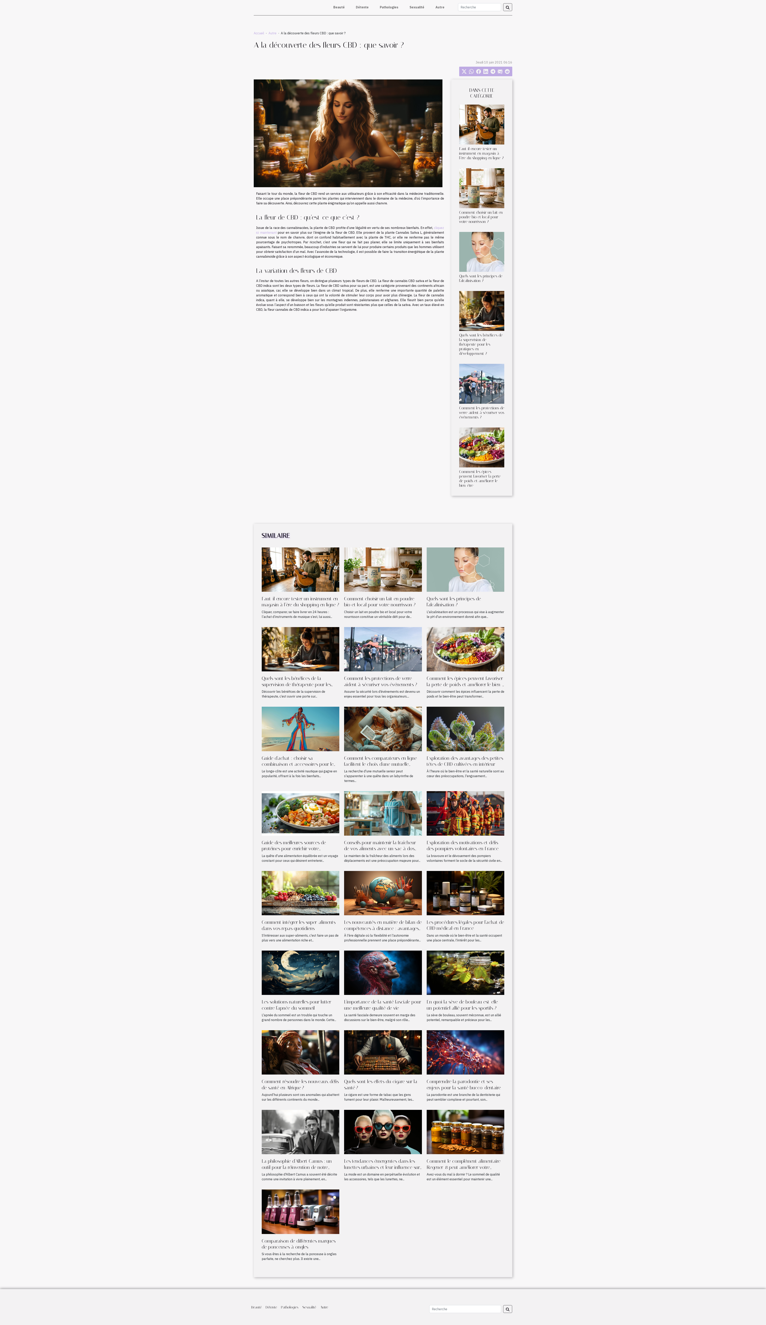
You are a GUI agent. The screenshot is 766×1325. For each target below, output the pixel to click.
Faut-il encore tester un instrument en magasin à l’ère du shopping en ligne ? (481, 153)
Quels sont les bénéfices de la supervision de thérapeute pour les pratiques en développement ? (481, 344)
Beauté (339, 7)
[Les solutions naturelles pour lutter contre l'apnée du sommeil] (300, 972)
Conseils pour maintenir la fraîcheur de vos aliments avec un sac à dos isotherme (380, 849)
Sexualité (417, 7)
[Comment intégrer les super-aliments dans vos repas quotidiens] (300, 893)
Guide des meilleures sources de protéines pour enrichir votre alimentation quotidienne (294, 849)
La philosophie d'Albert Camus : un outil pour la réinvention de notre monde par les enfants (297, 1167)
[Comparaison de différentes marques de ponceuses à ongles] (300, 1211)
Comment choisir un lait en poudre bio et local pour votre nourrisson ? (481, 217)
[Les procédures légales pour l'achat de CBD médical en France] (465, 893)
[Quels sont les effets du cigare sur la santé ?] (383, 1052)
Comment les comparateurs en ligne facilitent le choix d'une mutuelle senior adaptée (380, 764)
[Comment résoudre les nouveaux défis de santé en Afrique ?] (300, 1052)
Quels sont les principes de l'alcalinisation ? (480, 278)
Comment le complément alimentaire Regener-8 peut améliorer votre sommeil (463, 1167)
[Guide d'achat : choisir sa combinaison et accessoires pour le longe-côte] (300, 729)
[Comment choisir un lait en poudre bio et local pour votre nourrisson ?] (481, 188)
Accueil (259, 33)
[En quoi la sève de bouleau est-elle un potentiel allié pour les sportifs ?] (465, 972)
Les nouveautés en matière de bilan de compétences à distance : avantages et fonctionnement (383, 928)
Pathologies (389, 7)
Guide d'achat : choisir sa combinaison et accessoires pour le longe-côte (298, 764)
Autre (439, 7)
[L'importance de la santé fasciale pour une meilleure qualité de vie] (383, 972)
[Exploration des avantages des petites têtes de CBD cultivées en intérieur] (465, 729)
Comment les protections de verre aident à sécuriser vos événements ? (481, 413)
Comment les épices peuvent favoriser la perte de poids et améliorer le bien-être (480, 478)
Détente (362, 7)
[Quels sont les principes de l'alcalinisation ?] (481, 251)
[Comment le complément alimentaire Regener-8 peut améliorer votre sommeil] (465, 1132)
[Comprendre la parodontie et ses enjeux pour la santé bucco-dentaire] (465, 1052)
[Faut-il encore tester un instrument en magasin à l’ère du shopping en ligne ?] (481, 124)
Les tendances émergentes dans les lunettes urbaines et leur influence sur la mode (382, 1167)
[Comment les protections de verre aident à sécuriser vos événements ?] (481, 383)
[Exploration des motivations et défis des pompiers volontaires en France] (465, 813)
